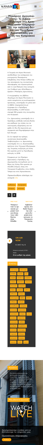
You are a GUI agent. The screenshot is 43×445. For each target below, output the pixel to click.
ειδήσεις (12, 185)
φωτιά (26, 342)
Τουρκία (20, 289)
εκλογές (21, 301)
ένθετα (27, 289)
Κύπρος (11, 188)
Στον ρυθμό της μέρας (22, 255)
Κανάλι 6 (20, 277)
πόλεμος (21, 334)
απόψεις (21, 293)
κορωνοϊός (22, 310)
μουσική (13, 318)
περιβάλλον (22, 326)
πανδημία (13, 326)
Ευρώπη (20, 273)
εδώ (16, 178)
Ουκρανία (22, 285)
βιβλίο (22, 297)
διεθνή (29, 297)
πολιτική (21, 188)
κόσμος (22, 314)
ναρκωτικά (21, 318)
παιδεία (22, 322)
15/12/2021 (12, 66)
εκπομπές (23, 306)
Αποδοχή (6, 439)
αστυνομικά (14, 297)
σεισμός (21, 338)
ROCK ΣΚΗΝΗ (14, 269)
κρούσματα (14, 314)
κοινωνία (13, 310)
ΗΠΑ (26, 273)
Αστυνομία (23, 269)
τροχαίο (13, 342)
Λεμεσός (28, 281)
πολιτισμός (21, 330)
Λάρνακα (20, 281)
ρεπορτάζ (13, 338)
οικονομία (14, 322)
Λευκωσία (13, 285)
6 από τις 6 (21, 245)
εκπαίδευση (14, 306)
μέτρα (29, 314)
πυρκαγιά (13, 334)
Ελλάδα (13, 273)
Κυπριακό (22, 185)
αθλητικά (13, 293)
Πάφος (13, 289)
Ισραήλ (13, 277)
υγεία (20, 342)
